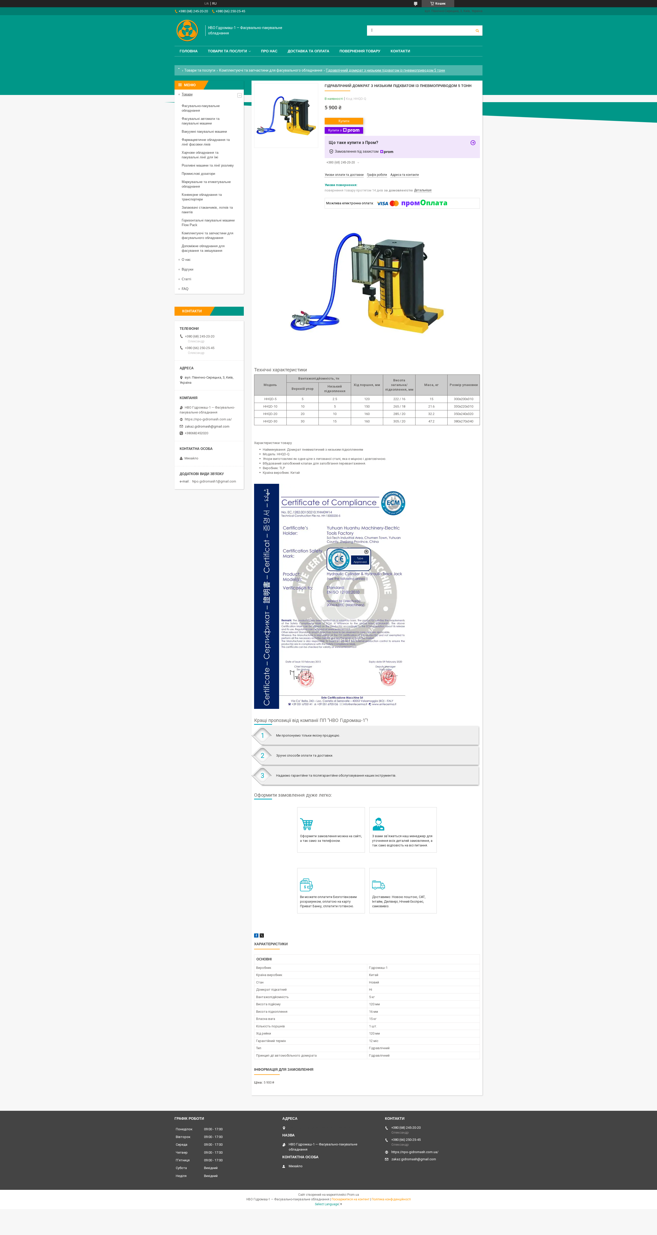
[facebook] (256, 936)
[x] (262, 936)
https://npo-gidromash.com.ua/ (208, 419)
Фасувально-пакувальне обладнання (201, 108)
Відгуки (187, 269)
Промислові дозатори (198, 174)
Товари (187, 94)
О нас (186, 260)
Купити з (335, 130)
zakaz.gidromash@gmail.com (207, 426)
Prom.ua (353, 1195)
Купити (344, 121)
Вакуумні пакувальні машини (204, 131)
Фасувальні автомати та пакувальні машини (200, 121)
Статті (186, 279)
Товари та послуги (227, 51)
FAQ (185, 289)
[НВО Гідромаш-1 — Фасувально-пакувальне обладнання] (187, 30)
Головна (189, 51)
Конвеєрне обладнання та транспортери (202, 197)
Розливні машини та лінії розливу (208, 165)
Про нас (269, 51)
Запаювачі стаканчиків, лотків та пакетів (207, 210)
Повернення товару (360, 51)
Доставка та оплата (308, 51)
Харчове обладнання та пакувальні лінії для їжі (200, 155)
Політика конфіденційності (391, 1199)
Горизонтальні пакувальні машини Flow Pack (208, 222)
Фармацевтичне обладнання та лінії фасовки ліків (206, 142)
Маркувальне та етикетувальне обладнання (206, 184)
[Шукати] (477, 30)
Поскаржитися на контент (350, 1199)
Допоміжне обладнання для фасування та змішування (203, 248)
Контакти (400, 51)
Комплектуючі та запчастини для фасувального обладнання (270, 70)
